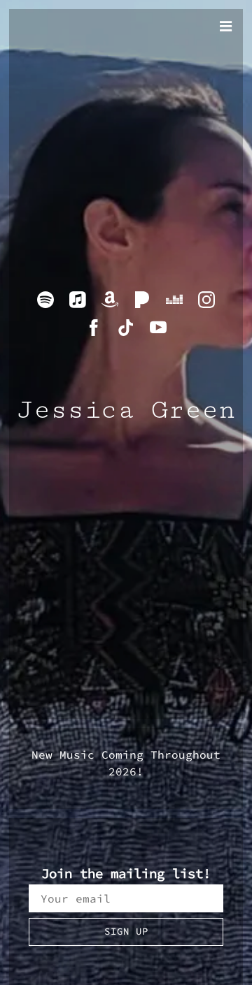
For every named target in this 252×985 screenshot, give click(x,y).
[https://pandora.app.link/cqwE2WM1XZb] (142, 299)
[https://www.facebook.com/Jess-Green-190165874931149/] (93, 327)
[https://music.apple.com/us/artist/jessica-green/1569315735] (77, 299)
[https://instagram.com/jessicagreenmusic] (206, 299)
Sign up (126, 931)
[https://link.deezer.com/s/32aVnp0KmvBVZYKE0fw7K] (174, 299)
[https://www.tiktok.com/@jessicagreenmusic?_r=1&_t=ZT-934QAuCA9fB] (126, 327)
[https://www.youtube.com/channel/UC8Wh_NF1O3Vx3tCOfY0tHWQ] (158, 327)
